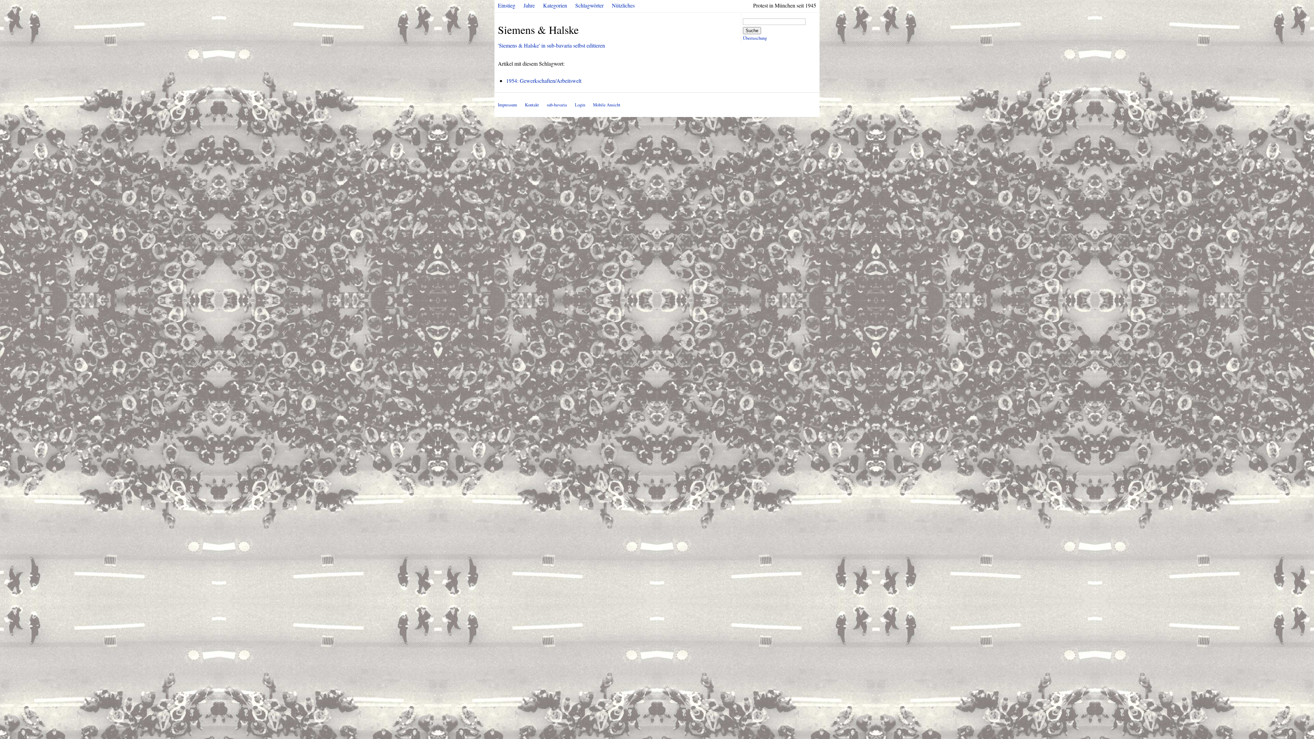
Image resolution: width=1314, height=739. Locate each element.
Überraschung (755, 38)
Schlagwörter (589, 5)
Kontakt (532, 105)
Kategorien (555, 5)
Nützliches (623, 5)
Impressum (507, 105)
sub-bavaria (557, 105)
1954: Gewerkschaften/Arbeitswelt (543, 80)
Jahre (529, 5)
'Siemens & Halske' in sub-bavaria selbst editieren (551, 45)
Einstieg (506, 5)
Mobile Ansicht (606, 105)
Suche (752, 30)
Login (580, 105)
